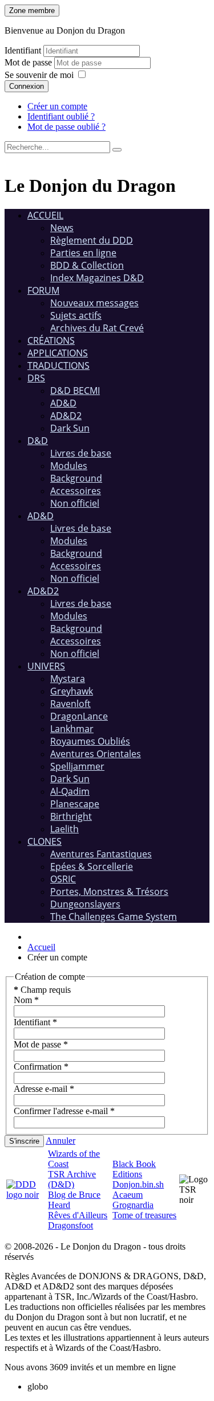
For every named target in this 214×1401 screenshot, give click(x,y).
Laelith (64, 829)
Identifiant (23, 50)
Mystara (67, 678)
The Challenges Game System (113, 916)
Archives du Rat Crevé (97, 328)
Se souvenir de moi (39, 75)
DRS (36, 378)
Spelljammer (77, 766)
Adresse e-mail (44, 1089)
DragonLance (79, 716)
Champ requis (42, 990)
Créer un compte (57, 106)
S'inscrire (24, 1141)
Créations (51, 340)
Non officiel (74, 503)
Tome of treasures (144, 1215)
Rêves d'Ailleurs (77, 1215)
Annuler (60, 1140)
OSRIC (63, 879)
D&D (37, 440)
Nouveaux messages (94, 303)
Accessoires (75, 490)
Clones (44, 841)
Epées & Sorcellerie (91, 866)
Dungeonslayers (85, 904)
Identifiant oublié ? (61, 116)
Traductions (58, 365)
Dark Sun (70, 428)
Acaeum (127, 1194)
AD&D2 (66, 415)
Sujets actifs (76, 315)
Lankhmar (72, 728)
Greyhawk (71, 691)
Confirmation (41, 1066)
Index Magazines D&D (97, 278)
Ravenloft (70, 703)
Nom (26, 1000)
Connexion (26, 86)
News (62, 227)
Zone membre (32, 10)
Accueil (45, 215)
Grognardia (133, 1205)
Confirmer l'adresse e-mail (64, 1111)
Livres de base (80, 453)
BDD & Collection (87, 265)
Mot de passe (29, 62)
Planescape (74, 804)
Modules (68, 465)
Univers (46, 666)
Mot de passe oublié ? (66, 127)
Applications (57, 353)
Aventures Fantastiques (101, 854)
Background (76, 478)
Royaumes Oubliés (90, 741)
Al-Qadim (70, 791)
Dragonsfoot (70, 1225)
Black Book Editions (134, 1169)
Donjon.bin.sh (138, 1184)
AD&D (63, 403)
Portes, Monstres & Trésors (109, 891)
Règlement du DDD (91, 240)
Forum (43, 290)
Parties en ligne (83, 252)
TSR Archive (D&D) (72, 1179)
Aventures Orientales (95, 753)
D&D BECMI (75, 390)
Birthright (71, 816)
